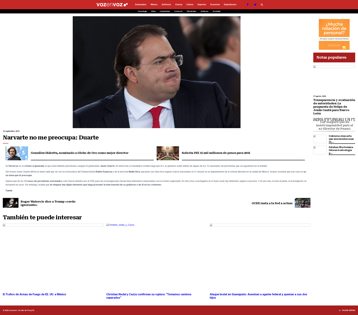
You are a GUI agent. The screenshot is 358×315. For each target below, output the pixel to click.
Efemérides (191, 11)
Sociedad (216, 11)
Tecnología (142, 11)
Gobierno (204, 11)
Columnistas (165, 11)
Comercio (178, 11)
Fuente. (9, 190)
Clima (153, 11)
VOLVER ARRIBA (348, 310)
